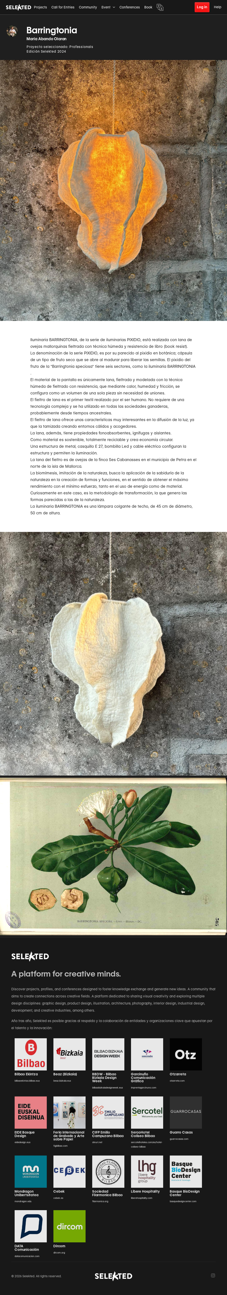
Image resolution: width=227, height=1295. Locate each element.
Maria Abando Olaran (47, 39)
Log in (202, 7)
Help (217, 7)
